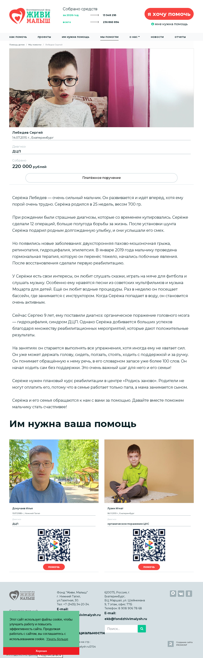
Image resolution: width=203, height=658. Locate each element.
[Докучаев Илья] (54, 471)
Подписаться (50, 655)
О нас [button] (133, 37)
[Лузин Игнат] (149, 471)
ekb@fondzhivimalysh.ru (125, 619)
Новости (157, 37)
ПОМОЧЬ (54, 567)
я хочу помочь (169, 13)
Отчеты (180, 37)
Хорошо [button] (41, 650)
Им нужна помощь (75, 37)
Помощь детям (17, 44)
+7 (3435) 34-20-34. (76, 604)
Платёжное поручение (101, 178)
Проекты (44, 37)
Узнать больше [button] (57, 639)
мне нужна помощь (171, 24)
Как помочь (18, 37)
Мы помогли (109, 37)
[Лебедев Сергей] (101, 88)
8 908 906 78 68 (130, 608)
